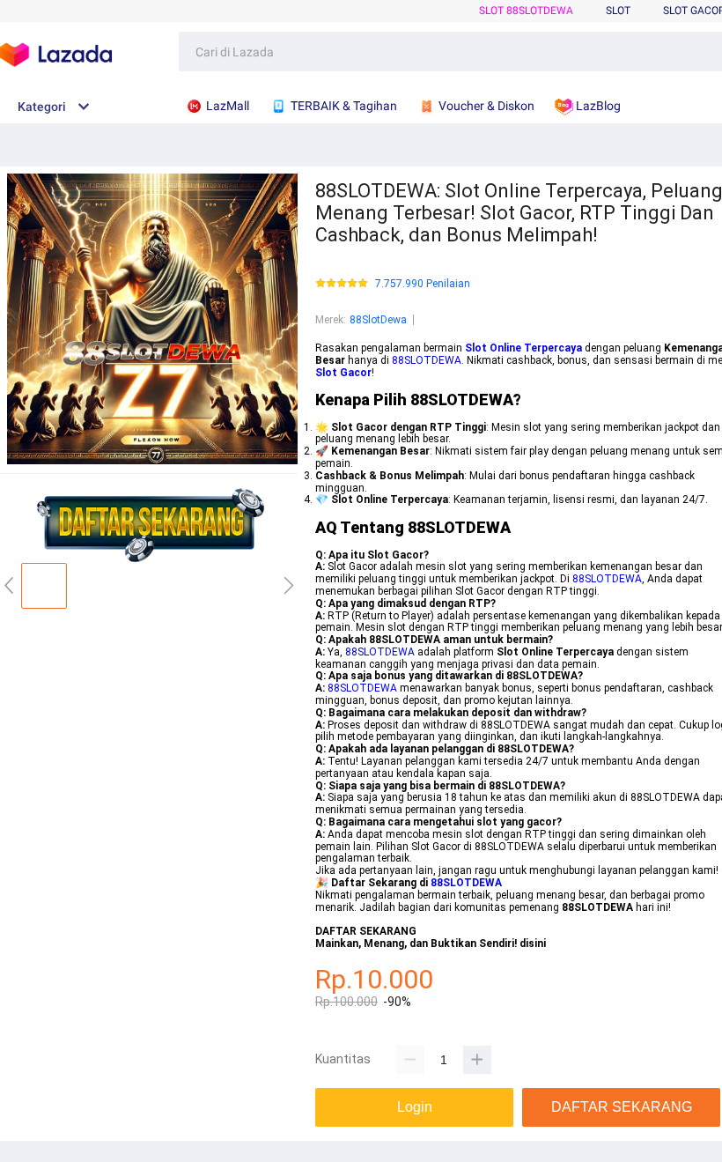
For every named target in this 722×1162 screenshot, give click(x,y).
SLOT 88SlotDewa (526, 10)
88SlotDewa (378, 320)
